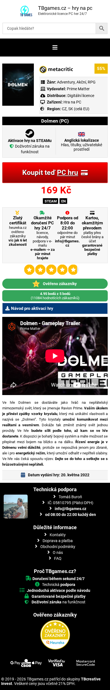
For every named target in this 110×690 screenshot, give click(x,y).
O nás (58, 552)
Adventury (66, 82)
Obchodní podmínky (57, 546)
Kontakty (58, 535)
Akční (81, 82)
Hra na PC (72, 102)
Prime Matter (78, 89)
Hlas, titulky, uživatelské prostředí (81, 145)
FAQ (57, 558)
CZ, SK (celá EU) (75, 109)
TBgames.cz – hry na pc (65, 8)
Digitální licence (80, 95)
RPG (92, 82)
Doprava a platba (58, 540)
